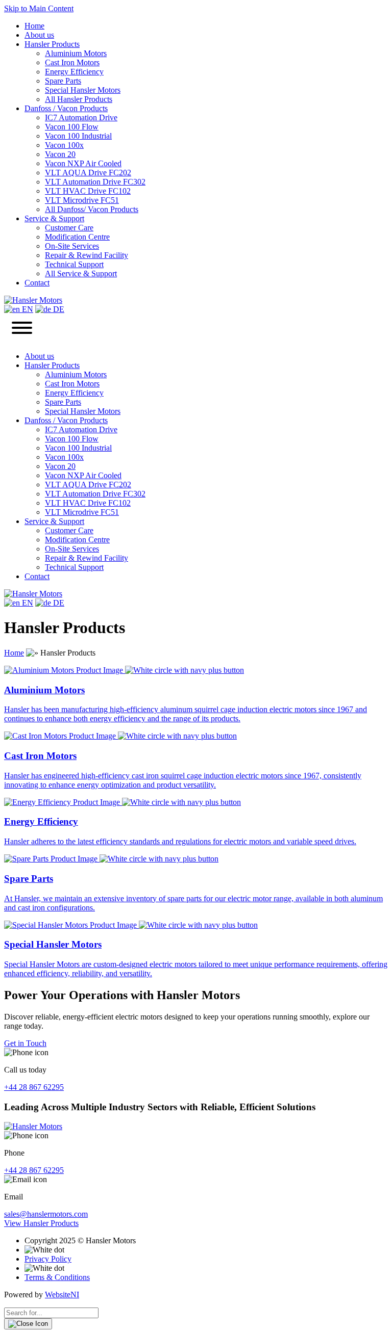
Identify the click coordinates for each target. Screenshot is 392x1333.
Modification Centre (77, 236)
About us (39, 35)
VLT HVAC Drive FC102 (88, 191)
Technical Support (74, 264)
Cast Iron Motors (72, 62)
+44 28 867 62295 (34, 1087)
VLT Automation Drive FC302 (95, 181)
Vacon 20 (60, 154)
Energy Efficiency (74, 71)
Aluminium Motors (76, 53)
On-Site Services (72, 246)
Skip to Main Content (39, 8)
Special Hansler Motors (82, 90)
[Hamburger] (22, 329)
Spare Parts (63, 80)
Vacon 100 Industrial (78, 136)
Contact (37, 282)
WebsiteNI (62, 1294)
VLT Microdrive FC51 (82, 200)
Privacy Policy (47, 1258)
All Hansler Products (78, 99)
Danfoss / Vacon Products (66, 108)
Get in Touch (25, 1043)
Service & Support (54, 218)
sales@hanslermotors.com (46, 1214)
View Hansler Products (41, 1223)
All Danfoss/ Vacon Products (91, 209)
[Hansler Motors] (33, 300)
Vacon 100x (64, 145)
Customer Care (69, 227)
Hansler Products (52, 44)
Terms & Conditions (57, 1277)
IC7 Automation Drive (81, 117)
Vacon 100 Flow (72, 126)
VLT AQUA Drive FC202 (88, 172)
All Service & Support (81, 273)
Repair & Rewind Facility (86, 255)
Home (34, 25)
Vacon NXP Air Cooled (83, 163)
